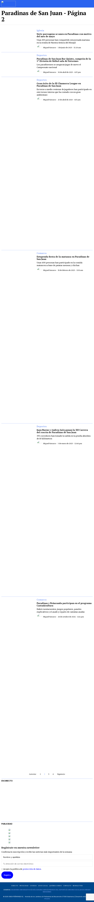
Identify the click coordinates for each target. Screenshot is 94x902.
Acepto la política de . (22, 869)
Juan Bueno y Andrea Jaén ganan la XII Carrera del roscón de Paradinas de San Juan (62, 431)
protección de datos (32, 869)
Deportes (42, 55)
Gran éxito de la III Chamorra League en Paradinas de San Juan (59, 84)
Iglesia (40, 30)
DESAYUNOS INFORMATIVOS (21, 890)
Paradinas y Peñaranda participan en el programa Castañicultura (64, 604)
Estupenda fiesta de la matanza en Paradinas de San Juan (63, 258)
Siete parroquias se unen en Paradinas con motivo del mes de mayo (64, 35)
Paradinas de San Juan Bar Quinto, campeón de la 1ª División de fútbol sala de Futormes (64, 60)
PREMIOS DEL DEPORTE (57, 890)
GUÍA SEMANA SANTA (39, 890)
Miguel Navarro (49, 48)
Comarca (42, 253)
